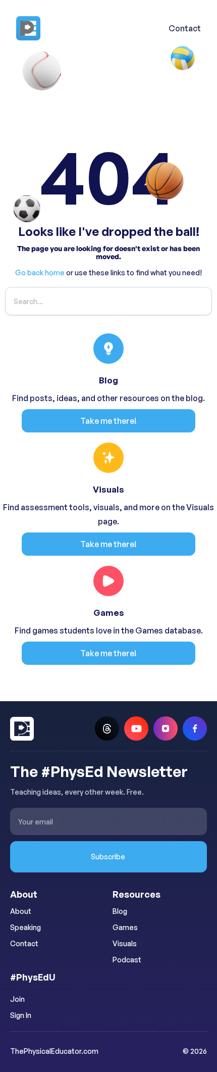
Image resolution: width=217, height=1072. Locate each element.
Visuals (125, 943)
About (20, 911)
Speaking (25, 927)
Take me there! (108, 421)
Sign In (20, 1015)
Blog (120, 911)
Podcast (127, 959)
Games (125, 927)
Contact (185, 28)
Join (17, 999)
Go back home (40, 272)
